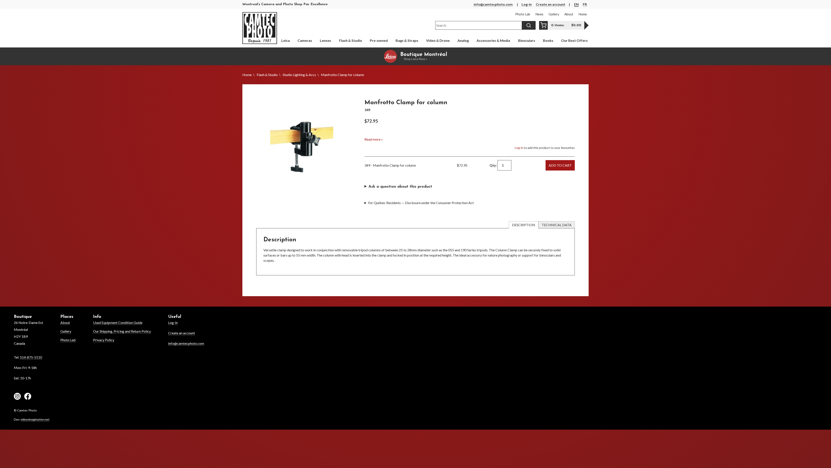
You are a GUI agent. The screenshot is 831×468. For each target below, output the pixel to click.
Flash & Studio (267, 75)
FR (585, 4)
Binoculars (526, 40)
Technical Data (557, 225)
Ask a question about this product (400, 187)
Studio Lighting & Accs (299, 75)
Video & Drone (438, 40)
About (65, 322)
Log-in (527, 4)
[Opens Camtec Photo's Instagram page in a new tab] (17, 397)
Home (247, 75)
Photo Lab (68, 340)
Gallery (65, 331)
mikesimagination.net (35, 419)
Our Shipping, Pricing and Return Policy (122, 331)
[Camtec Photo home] (259, 28)
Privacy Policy (103, 340)
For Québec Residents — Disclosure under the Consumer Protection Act (421, 203)
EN (576, 4)
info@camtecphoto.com (493, 4)
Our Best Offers (574, 40)
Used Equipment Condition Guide (117, 322)
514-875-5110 (31, 357)
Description (523, 225)
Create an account (550, 4)
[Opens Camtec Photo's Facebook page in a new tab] (27, 397)
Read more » (373, 139)
